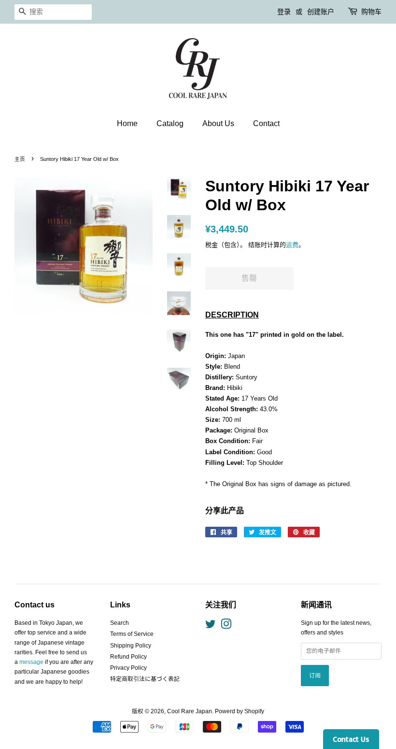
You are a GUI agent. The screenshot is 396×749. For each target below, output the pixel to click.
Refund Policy (128, 656)
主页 (19, 159)
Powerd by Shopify (239, 711)
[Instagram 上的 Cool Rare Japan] (226, 626)
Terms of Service (132, 634)
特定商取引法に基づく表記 (145, 679)
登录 (284, 11)
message (31, 662)
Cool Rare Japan (189, 711)
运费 (292, 244)
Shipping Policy (130, 645)
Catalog (170, 123)
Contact (266, 123)
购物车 (371, 11)
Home (127, 123)
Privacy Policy (128, 667)
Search (119, 622)
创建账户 (320, 11)
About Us (218, 123)
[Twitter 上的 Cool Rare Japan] (210, 626)
